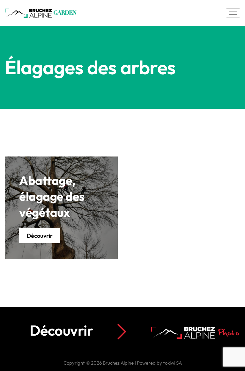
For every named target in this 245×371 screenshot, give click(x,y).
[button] (39, 235)
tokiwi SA (172, 363)
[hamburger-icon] (233, 13)
